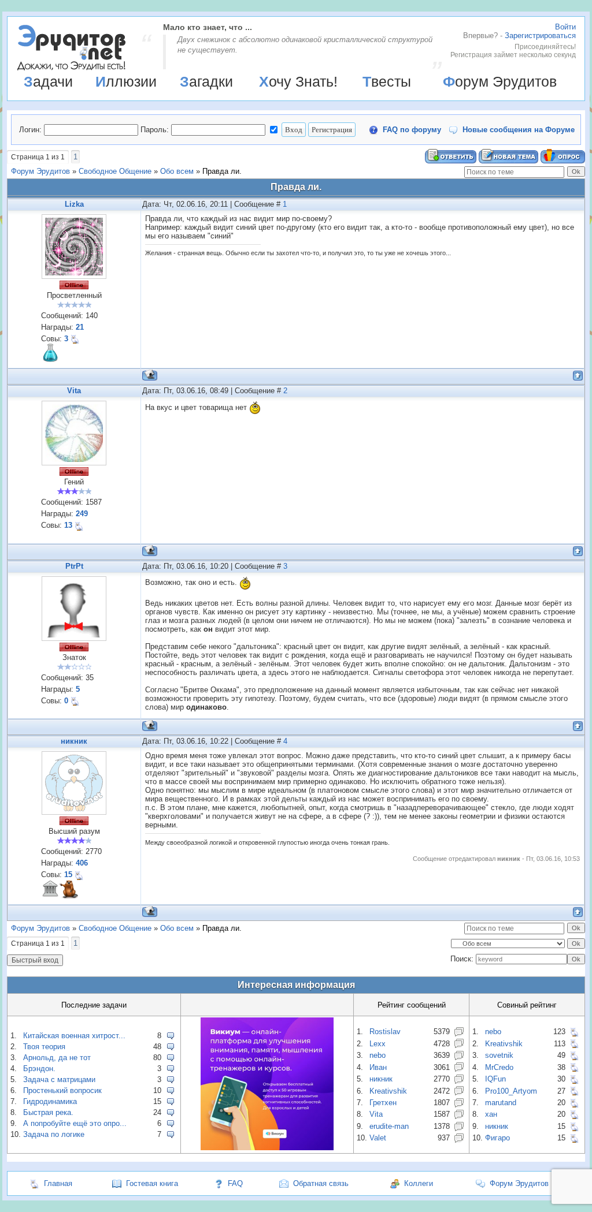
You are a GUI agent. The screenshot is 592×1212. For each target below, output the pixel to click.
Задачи (48, 81)
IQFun (495, 1079)
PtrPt (74, 566)
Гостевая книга (152, 1183)
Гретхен (383, 1102)
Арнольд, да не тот (57, 1057)
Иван (378, 1067)
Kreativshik (388, 1091)
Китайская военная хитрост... (74, 1035)
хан (491, 1114)
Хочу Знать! (298, 81)
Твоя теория (44, 1046)
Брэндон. (39, 1068)
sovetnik (499, 1055)
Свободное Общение (115, 171)
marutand (500, 1102)
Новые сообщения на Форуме (518, 129)
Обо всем (177, 171)
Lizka (74, 204)
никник (74, 741)
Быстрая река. (48, 1112)
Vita (74, 390)
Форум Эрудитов (500, 81)
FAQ (235, 1183)
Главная (58, 1183)
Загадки (206, 81)
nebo (377, 1055)
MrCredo (499, 1067)
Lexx (377, 1043)
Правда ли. (222, 171)
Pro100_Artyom (511, 1091)
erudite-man (389, 1126)
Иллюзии (126, 81)
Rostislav (385, 1031)
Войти (565, 27)
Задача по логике (53, 1134)
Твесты (386, 81)
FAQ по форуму (412, 129)
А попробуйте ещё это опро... (75, 1123)
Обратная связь (321, 1183)
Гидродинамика (50, 1101)
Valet (377, 1137)
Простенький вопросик (62, 1090)
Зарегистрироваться (540, 35)
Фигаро (497, 1137)
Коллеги (418, 1183)
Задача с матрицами (59, 1079)
